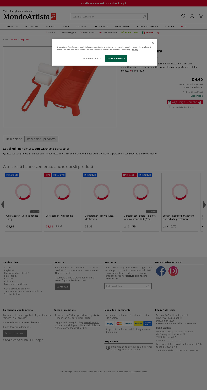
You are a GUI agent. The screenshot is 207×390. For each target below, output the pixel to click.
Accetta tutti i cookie (115, 58)
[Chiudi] (152, 42)
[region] (104, 52)
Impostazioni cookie (91, 58)
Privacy (135, 49)
